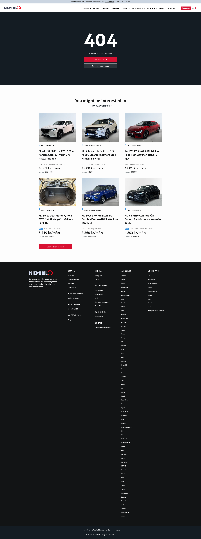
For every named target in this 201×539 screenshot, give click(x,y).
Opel (122, 450)
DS (122, 342)
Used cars (71, 276)
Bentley (123, 303)
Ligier (123, 408)
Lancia (123, 396)
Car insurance (99, 294)
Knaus (123, 392)
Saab (122, 477)
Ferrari (123, 345)
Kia (122, 388)
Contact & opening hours (103, 327)
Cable (123, 384)
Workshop (172, 8)
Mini (122, 435)
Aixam (123, 283)
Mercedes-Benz (126, 427)
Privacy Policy (85, 530)
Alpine (123, 291)
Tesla (123, 505)
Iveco (123, 373)
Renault (123, 470)
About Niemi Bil (73, 309)
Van (149, 299)
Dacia (123, 334)
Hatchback (151, 279)
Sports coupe (152, 303)
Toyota (123, 509)
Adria (123, 279)
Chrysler (124, 322)
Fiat (122, 349)
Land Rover (125, 400)
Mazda (123, 423)
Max (122, 419)
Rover (123, 474)
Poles (123, 458)
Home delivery (99, 306)
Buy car (96, 8)
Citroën (123, 326)
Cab (149, 276)
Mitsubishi (124, 439)
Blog (69, 320)
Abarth (123, 276)
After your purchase (113, 530)
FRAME (123, 466)
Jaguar (123, 376)
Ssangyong (124, 493)
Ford (122, 353)
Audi (122, 299)
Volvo (123, 516)
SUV (149, 307)
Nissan (123, 446)
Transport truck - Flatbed (156, 310)
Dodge (123, 338)
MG (122, 431)
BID (122, 310)
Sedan (150, 295)
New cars (71, 283)
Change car (98, 276)
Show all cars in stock (100, 106)
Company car (72, 287)
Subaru (123, 497)
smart (123, 489)
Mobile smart (125, 442)
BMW (123, 307)
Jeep (122, 380)
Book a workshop (73, 298)
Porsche (124, 462)
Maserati (124, 415)
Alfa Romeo (125, 287)
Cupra (123, 330)
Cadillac (123, 314)
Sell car (105, 8)
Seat (122, 481)
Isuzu (123, 369)
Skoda (123, 485)
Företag (115, 8)
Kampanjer (87, 8)
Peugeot (124, 454)
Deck (96, 298)
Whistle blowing (98, 530)
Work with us (152, 8)
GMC (122, 357)
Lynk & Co (124, 411)
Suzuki (123, 501)
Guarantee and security (102, 302)
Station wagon (152, 283)
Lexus (123, 404)
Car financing (99, 290)
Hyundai (124, 365)
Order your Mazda (73, 279)
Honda (123, 361)
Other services (137, 8)
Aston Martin (125, 295)
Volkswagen (125, 512)
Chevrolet (124, 318)
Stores (161, 8)
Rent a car (126, 8)
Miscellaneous (152, 291)
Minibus (150, 287)
